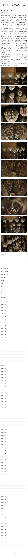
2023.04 (3, 426)
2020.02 (4, 541)
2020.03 (4, 538)
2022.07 (3, 453)
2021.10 (3, 480)
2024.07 (4, 380)
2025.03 (3, 356)
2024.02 (3, 395)
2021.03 (3, 502)
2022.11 (4, 441)
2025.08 (4, 340)
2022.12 (3, 438)
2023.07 (3, 416)
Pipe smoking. (4, 277)
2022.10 (3, 444)
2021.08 (3, 487)
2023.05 (4, 423)
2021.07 (3, 490)
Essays (2, 283)
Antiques (3, 289)
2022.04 (3, 462)
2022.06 (3, 456)
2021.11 (3, 477)
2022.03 (3, 465)
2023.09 (4, 410)
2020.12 (3, 511)
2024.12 (4, 365)
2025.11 (4, 331)
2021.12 (4, 474)
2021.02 (3, 505)
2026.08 (4, 304)
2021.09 (3, 483)
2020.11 (3, 514)
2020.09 (3, 520)
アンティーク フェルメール (14, 5)
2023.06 (3, 420)
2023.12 (4, 401)
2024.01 (4, 398)
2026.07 (3, 307)
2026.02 (3, 322)
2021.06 (3, 493)
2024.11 (3, 368)
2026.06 (4, 310)
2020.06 (4, 529)
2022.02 (3, 468)
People (2, 280)
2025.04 (3, 353)
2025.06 (4, 346)
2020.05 (4, 532)
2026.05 (3, 313)
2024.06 (4, 383)
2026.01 (3, 325)
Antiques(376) (3, 254)
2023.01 (3, 435)
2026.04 (3, 316)
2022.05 (3, 459)
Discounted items (4, 271)
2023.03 (3, 429)
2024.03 (3, 392)
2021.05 (3, 496)
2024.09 (4, 374)
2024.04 (3, 389)
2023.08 (4, 413)
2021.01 (3, 508)
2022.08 (3, 450)
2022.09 (3, 447)
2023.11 (4, 404)
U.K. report (3, 286)
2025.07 (3, 343)
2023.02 (3, 432)
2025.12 (4, 328)
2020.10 (3, 517)
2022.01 (3, 471)
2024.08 (4, 377)
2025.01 (3, 362)
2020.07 (3, 526)
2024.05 (4, 386)
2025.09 (4, 337)
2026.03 (3, 319)
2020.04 (4, 535)
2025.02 (3, 359)
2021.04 (3, 499)
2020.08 (4, 523)
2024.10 (3, 371)
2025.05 (3, 349)
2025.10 (4, 334)
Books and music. (4, 274)
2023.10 (3, 407)
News (2, 292)
